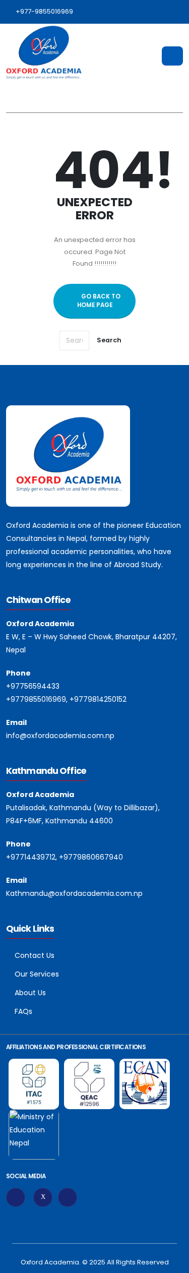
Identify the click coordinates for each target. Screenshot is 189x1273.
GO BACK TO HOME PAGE (99, 301)
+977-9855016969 (44, 11)
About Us (30, 993)
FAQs (23, 1011)
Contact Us (34, 955)
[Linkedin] (67, 1197)
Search (109, 340)
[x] (42, 1197)
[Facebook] (15, 1197)
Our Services (37, 974)
